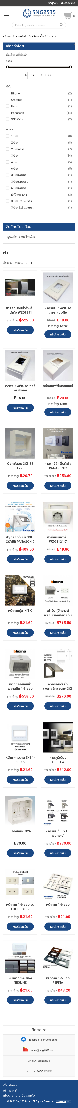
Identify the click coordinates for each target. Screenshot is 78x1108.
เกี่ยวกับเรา (10, 1085)
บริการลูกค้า (11, 1090)
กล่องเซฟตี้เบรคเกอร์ (58, 386)
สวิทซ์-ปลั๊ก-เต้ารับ (41, 36)
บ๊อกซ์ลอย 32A (20, 831)
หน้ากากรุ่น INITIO (20, 611)
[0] (68, 16)
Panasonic (41, 112)
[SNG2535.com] (39, 17)
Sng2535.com (23, 1101)
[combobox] (39, 25)
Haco (41, 106)
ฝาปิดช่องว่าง (41, 194)
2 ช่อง (41, 142)
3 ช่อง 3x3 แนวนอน (41, 207)
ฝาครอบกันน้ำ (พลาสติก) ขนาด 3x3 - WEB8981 (58, 688)
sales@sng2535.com (43, 1050)
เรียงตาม (7, 262)
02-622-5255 (41, 1071)
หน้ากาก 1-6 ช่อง (58, 904)
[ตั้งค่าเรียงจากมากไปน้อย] (31, 263)
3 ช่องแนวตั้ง (41, 175)
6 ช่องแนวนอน (41, 188)
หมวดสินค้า (22, 36)
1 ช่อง (41, 136)
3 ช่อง (41, 155)
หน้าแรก (7, 36)
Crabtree (41, 99)
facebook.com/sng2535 (43, 1039)
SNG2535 (41, 119)
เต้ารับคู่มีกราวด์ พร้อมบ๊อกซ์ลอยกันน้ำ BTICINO (58, 615)
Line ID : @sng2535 (39, 1060)
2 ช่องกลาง (41, 149)
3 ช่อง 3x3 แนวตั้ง (41, 201)
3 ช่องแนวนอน (41, 181)
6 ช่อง (41, 168)
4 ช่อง (41, 162)
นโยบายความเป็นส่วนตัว (19, 1095)
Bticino (41, 93)
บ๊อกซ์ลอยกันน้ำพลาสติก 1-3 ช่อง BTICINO (20, 688)
